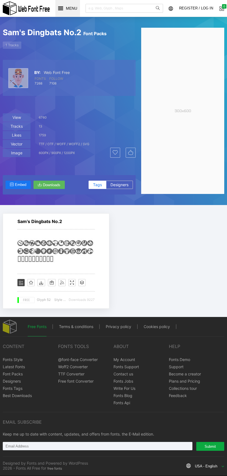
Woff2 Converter (73, 366)
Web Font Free (57, 72)
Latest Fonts (14, 366)
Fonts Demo (179, 359)
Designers (119, 184)
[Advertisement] (182, 111)
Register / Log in (196, 8)
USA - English (206, 466)
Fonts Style (13, 359)
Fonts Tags (12, 388)
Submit (210, 446)
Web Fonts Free (26, 8)
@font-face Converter (78, 359)
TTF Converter (71, 374)
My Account (124, 359)
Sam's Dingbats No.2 (39, 221)
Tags (97, 184)
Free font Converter (76, 381)
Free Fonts (37, 326)
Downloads (51, 185)
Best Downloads (17, 395)
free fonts (54, 468)
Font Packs (13, 374)
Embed (20, 185)
